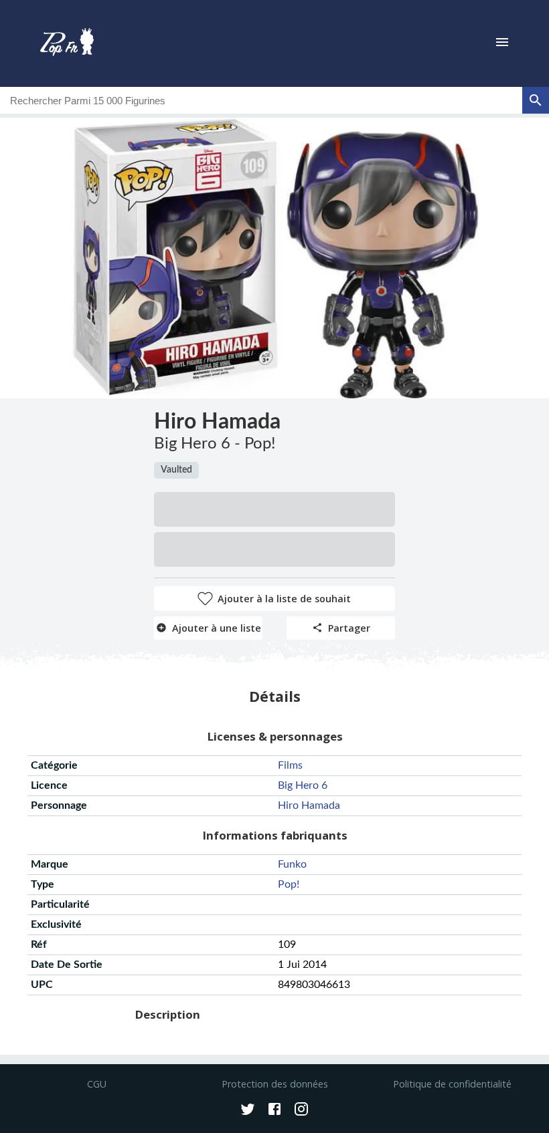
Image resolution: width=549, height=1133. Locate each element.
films (290, 765)
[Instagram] (301, 1110)
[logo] (67, 43)
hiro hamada (309, 805)
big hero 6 (302, 785)
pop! (288, 884)
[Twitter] (248, 1110)
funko (292, 864)
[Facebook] (274, 1110)
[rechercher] (535, 100)
